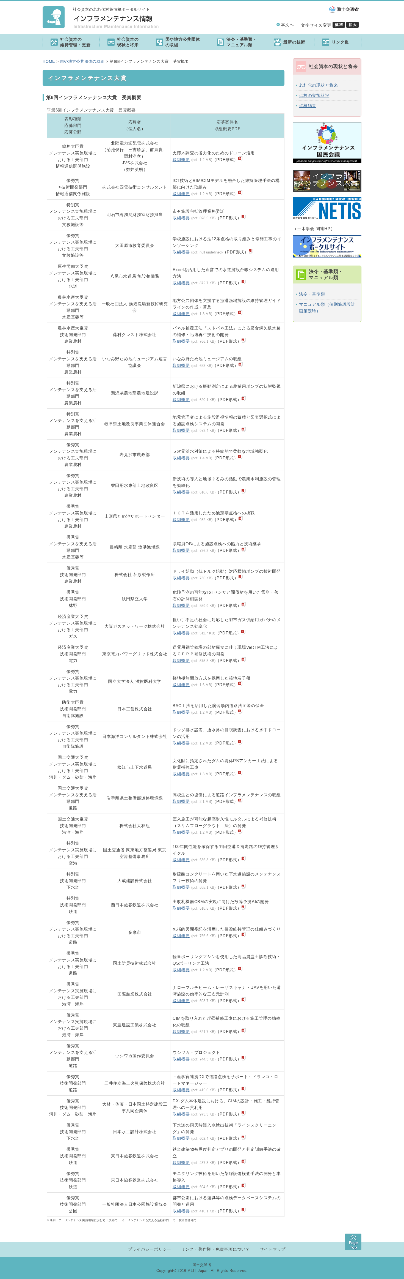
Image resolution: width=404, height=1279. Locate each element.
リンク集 (340, 42)
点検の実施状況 (314, 95)
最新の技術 (294, 42)
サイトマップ (273, 1249)
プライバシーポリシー (149, 1249)
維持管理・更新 (75, 42)
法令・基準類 (312, 294)
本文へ (287, 24)
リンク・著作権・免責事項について (215, 1249)
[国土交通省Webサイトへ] (344, 11)
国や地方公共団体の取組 (82, 61)
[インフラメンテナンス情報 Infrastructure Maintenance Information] (53, 23)
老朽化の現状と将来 (318, 85)
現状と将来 (128, 42)
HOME (49, 61)
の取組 (182, 42)
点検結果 (307, 105)
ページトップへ (353, 1242)
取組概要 (181, 159)
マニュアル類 (241, 42)
